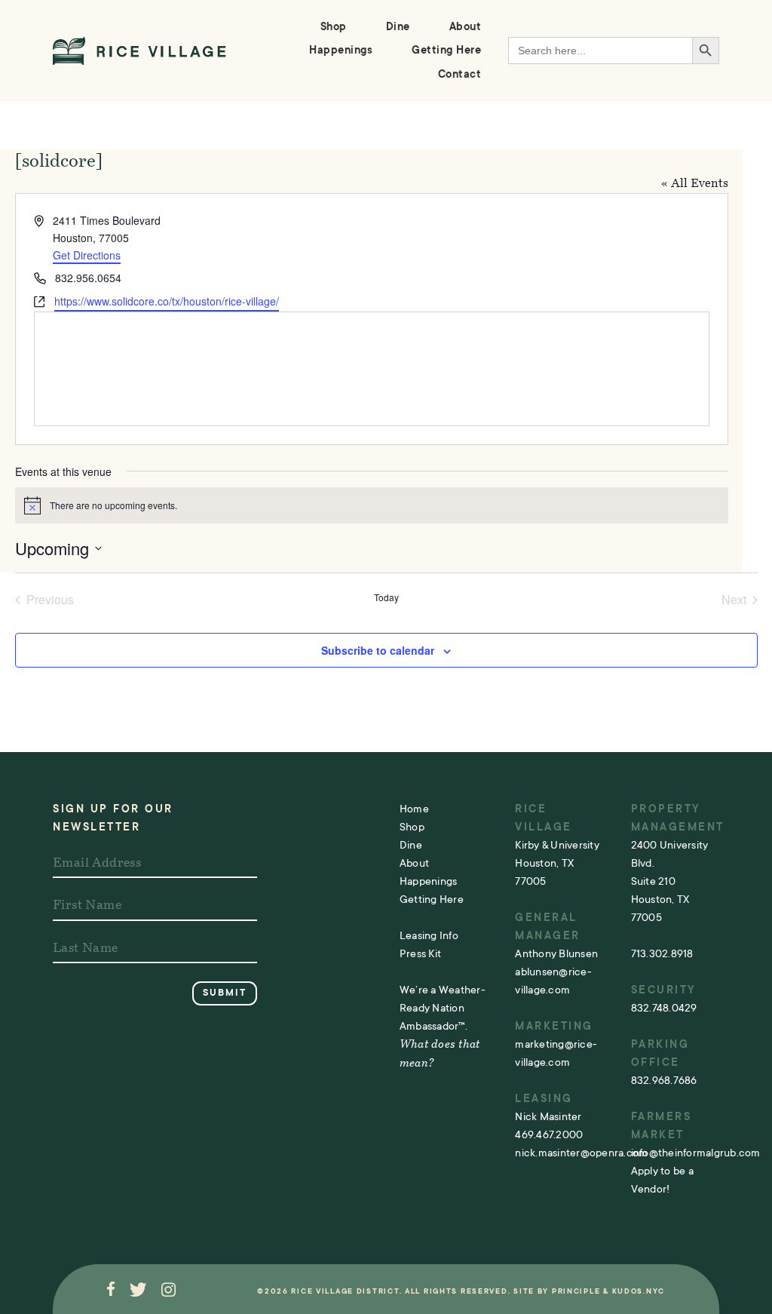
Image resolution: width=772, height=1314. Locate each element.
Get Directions (87, 254)
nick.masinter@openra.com (581, 1153)
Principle (576, 1291)
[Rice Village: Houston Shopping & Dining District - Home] (139, 51)
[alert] (371, 505)
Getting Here (446, 50)
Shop (333, 26)
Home (414, 809)
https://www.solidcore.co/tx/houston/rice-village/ (166, 301)
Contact (460, 74)
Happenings (340, 50)
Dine (398, 26)
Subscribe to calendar (377, 650)
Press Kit (420, 953)
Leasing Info (429, 935)
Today (386, 597)
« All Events (694, 184)
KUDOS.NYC (638, 1291)
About (465, 26)
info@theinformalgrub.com (696, 1153)
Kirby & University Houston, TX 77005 (557, 863)
